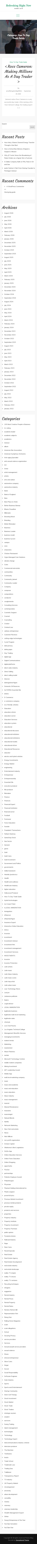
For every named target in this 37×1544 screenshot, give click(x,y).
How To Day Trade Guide (18, 62)
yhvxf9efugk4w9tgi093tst (14, 91)
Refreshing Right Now (18, 5)
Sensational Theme (22, 1540)
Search (4, 124)
